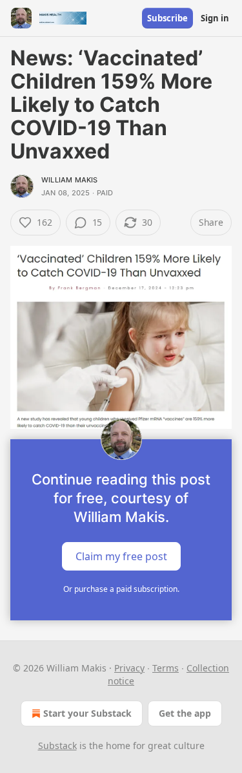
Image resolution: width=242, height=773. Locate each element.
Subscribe (167, 18)
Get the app (185, 713)
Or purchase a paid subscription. (121, 588)
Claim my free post (121, 556)
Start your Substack (87, 713)
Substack (57, 745)
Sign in (215, 18)
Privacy (129, 668)
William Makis (69, 179)
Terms (165, 668)
